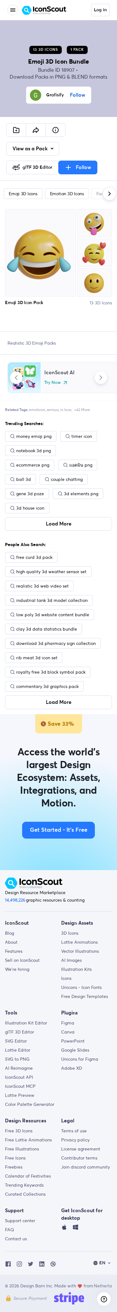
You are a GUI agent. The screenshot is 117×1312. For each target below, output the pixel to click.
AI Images (71, 960)
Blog (9, 933)
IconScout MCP (20, 1086)
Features (13, 951)
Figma (67, 1023)
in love (65, 409)
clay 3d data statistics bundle (46, 629)
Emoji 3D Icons (23, 193)
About (11, 942)
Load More (58, 523)
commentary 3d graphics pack (47, 686)
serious (53, 409)
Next (101, 377)
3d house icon (30, 508)
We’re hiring (17, 969)
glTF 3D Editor (19, 1032)
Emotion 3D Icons (67, 193)
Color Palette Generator (29, 1104)
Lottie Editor (17, 1050)
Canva (68, 1032)
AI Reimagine (19, 1068)
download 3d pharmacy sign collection (56, 643)
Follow (77, 95)
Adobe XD (71, 1068)
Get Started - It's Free (58, 830)
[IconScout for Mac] (64, 1229)
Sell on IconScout (22, 960)
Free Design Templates (84, 996)
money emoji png (33, 436)
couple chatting (67, 479)
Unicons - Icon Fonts (81, 987)
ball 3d (23, 479)
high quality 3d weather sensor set (51, 571)
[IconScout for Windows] (75, 1229)
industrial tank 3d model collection (52, 600)
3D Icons (69, 933)
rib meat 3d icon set (36, 658)
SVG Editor (16, 1041)
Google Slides (75, 1050)
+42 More (82, 409)
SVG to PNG (17, 1059)
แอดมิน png (80, 465)
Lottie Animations (79, 942)
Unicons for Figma (79, 1059)
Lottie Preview (19, 1095)
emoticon (37, 409)
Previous (16, 377)
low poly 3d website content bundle (52, 614)
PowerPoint (73, 1041)
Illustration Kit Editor (26, 1023)
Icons (66, 978)
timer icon (81, 436)
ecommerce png (32, 465)
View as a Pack (30, 148)
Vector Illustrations (80, 951)
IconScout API (19, 1077)
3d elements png (81, 493)
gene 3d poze (30, 493)
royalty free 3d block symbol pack (50, 672)
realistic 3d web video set (42, 586)
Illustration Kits (76, 969)
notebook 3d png (33, 450)
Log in (100, 10)
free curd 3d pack (34, 557)
